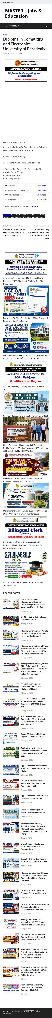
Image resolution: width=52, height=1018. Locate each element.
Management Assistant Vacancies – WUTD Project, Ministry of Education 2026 (33, 922)
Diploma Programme (12, 217)
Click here (41, 190)
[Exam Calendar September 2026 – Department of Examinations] (11, 844)
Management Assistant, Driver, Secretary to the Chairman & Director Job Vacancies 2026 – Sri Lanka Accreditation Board (35, 650)
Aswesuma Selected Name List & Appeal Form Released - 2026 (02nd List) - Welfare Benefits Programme (23, 281)
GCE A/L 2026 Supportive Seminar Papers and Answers (34, 891)
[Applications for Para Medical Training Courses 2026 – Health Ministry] (11, 766)
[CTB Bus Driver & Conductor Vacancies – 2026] (11, 617)
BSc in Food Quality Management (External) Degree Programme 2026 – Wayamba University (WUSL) (34, 603)
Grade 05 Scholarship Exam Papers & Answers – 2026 (33, 735)
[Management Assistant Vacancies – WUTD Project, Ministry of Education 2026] (11, 919)
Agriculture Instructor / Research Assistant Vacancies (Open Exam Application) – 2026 (34, 752)
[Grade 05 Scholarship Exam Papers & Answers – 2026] (11, 734)
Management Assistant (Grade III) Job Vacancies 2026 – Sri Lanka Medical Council (34, 633)
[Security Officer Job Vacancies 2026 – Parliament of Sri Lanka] (11, 859)
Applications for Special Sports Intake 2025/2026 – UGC (34, 796)
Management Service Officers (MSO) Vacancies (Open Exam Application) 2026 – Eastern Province (34, 877)
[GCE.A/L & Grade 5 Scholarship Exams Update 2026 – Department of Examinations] (11, 904)
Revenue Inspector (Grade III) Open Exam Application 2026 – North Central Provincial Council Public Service (34, 953)
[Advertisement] (26, 113)
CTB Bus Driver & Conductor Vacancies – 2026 (34, 618)
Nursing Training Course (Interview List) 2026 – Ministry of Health (32, 686)
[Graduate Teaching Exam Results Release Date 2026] (11, 810)
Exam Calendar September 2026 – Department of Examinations (33, 846)
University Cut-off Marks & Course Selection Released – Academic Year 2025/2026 (33, 937)
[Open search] (46, 26)
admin (20, 53)
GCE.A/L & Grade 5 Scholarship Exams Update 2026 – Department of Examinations (35, 907)
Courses (6, 35)
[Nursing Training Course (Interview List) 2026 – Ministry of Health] (11, 684)
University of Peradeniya (33, 217)
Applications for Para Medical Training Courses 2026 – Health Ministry (35, 768)
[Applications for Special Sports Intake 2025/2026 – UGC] (11, 796)
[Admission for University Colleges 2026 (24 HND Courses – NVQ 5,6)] (11, 985)
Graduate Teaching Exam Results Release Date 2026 (25, 416)
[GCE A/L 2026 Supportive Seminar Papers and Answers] (11, 890)
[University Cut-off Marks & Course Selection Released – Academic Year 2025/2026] (11, 935)
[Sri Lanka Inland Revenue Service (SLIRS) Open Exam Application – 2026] (11, 781)
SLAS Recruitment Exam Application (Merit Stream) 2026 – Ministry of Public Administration (33, 720)
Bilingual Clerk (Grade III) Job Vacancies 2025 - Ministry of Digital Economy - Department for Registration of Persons (23, 545)
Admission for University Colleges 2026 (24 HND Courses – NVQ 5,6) (32, 987)
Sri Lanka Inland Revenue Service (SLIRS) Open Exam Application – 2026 (33, 783)
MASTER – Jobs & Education (23, 13)
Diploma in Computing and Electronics (27, 215)
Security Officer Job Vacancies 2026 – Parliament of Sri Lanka (34, 860)
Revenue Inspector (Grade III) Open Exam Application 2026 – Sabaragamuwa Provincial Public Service (34, 971)
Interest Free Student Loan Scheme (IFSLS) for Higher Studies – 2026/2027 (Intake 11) (33, 702)
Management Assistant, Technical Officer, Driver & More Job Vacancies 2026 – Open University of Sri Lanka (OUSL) (34, 828)
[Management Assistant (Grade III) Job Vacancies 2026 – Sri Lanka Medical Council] (11, 631)
